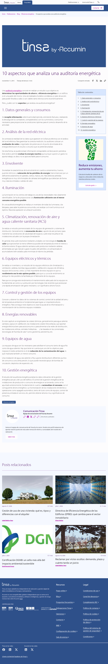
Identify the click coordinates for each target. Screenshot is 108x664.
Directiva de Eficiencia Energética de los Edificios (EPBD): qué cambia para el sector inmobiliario (78, 514)
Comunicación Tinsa (34, 411)
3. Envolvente (84, 105)
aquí (21, 599)
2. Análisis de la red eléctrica (89, 101)
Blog (18, 14)
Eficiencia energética (27, 14)
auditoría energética (14, 90)
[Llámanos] (98, 2)
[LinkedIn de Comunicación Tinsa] (28, 417)
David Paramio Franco (8, 566)
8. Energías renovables (87, 123)
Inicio (3, 14)
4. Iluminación (85, 108)
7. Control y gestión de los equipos (91, 120)
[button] (93, 81)
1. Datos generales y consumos (90, 98)
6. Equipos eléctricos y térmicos (90, 117)
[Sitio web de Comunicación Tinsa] (24, 417)
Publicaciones (11, 14)
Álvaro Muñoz (59, 520)
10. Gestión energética (87, 130)
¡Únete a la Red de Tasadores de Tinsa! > (15, 656)
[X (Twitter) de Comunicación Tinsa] (31, 417)
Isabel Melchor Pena (7, 520)
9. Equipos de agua (86, 127)
